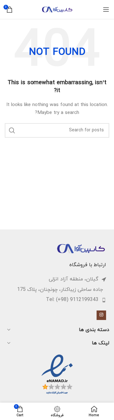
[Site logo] (57, 9)
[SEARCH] (12, 130)
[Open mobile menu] (106, 9)
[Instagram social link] (101, 315)
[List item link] (54, 300)
